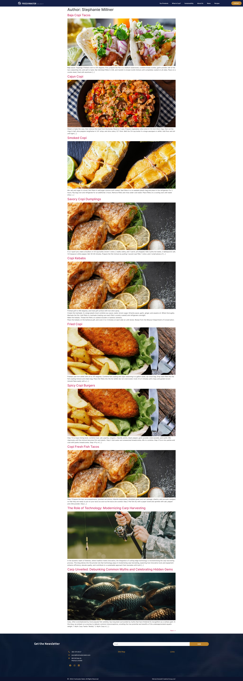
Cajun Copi (75, 76)
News (209, 3)
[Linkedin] (79, 665)
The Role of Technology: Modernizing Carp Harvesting (106, 508)
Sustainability (189, 3)
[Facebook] (70, 665)
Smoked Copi (77, 138)
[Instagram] (74, 665)
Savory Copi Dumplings (84, 199)
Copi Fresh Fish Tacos (83, 447)
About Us (200, 3)
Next (173, 631)
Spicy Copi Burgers (81, 385)
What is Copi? (176, 3)
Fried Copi (74, 324)
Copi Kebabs (76, 258)
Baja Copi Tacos (78, 15)
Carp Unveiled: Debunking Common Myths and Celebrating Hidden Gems (120, 569)
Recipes (216, 3)
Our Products (164, 3)
